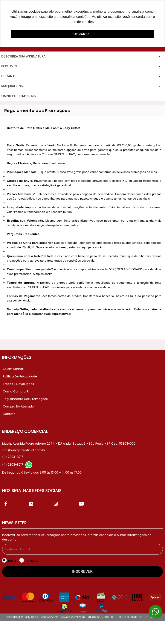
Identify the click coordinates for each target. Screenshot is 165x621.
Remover (31, 561)
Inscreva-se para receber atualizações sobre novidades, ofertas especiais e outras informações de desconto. (76, 537)
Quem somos (13, 369)
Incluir (12, 561)
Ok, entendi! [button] (82, 34)
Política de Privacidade (20, 376)
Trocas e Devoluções (18, 384)
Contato (9, 414)
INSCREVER (82, 571)
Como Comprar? (15, 391)
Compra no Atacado (18, 406)
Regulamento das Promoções (25, 399)
